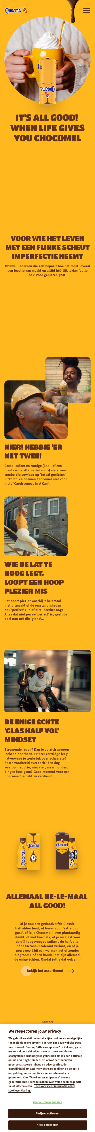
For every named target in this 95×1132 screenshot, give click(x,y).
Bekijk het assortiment (45, 971)
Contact (47, 1022)
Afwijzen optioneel (47, 1113)
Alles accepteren (47, 1125)
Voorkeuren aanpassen (47, 1102)
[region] (47, 1078)
